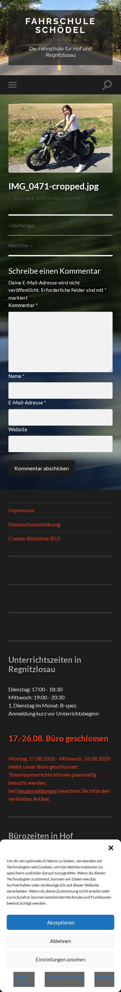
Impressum (104, 976)
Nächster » (20, 245)
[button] (111, 848)
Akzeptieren (60, 922)
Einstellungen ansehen (60, 959)
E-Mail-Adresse (27, 402)
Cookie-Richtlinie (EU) (34, 538)
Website (17, 429)
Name (16, 376)
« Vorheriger (22, 225)
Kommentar (23, 305)
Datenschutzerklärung (64, 976)
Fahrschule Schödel (60, 25)
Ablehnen (60, 941)
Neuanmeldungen (37, 790)
